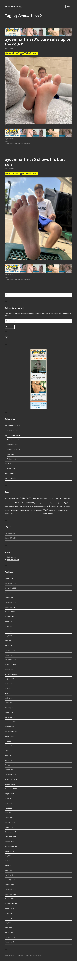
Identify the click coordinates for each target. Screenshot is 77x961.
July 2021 (8, 741)
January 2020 (10, 827)
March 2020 (9, 818)
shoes (56, 506)
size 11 (64, 506)
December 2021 (10, 717)
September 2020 (11, 789)
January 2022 (9, 712)
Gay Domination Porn (12, 425)
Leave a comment (10, 146)
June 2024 (8, 593)
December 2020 (10, 774)
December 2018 (10, 889)
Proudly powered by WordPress (14, 955)
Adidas (10, 498)
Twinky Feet (11, 459)
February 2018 (10, 937)
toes (28, 143)
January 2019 (9, 884)
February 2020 (10, 822)
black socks (43, 498)
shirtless (49, 506)
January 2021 (9, 770)
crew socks (59, 498)
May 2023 (8, 636)
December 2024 (10, 583)
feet (22, 143)
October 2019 (9, 841)
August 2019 (9, 851)
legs (66, 502)
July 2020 (8, 798)
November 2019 (10, 837)
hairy (50, 503)
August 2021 (9, 736)
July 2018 (8, 913)
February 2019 (10, 880)
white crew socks (11, 514)
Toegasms (11, 454)
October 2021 (9, 727)
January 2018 (9, 942)
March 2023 (9, 645)
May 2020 (8, 808)
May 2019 (8, 865)
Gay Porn (8, 464)
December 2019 (10, 832)
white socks (47, 513)
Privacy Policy (10, 533)
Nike (9, 506)
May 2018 (8, 923)
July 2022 (8, 684)
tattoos (39, 510)
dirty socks (67, 498)
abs (6, 498)
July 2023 (8, 626)
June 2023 (8, 631)
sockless (21, 510)
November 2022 (11, 664)
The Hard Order (12, 430)
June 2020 (8, 803)
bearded (36, 498)
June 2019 (8, 861)
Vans (58, 510)
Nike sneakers (25, 506)
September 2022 (11, 674)
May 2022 (8, 693)
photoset (41, 506)
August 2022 (9, 679)
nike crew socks (16, 506)
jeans (61, 503)
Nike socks (34, 506)
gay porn (37, 503)
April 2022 (8, 698)
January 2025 (9, 578)
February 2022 (10, 707)
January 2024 (9, 597)
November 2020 (11, 779)
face (17, 502)
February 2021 (10, 765)
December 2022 (10, 660)
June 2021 (8, 746)
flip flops (30, 503)
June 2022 (8, 688)
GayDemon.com (12, 557)
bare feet (17, 143)
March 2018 (9, 932)
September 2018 (11, 904)
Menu (69, 6)
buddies (51, 498)
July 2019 (8, 856)
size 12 (68, 506)
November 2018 (10, 894)
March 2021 (9, 760)
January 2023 (9, 655)
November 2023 (11, 607)
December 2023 (10, 602)
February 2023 (10, 650)
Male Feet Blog (13, 6)
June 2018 (8, 918)
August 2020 (9, 794)
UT (55, 510)
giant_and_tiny (44, 503)
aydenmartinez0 (9, 143)
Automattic (37, 955)
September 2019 (11, 846)
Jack (6, 141)
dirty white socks (10, 503)
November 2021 (10, 722)
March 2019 (9, 875)
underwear (51, 510)
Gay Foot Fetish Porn (12, 435)
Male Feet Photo (10, 48)
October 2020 (10, 784)
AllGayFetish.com (13, 559)
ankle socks (15, 498)
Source (7, 125)
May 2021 (8, 751)
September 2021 (11, 731)
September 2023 (11, 617)
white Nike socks (37, 514)
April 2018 (8, 928)
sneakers (14, 510)
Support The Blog (11, 538)
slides (7, 510)
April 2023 (8, 641)
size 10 (60, 506)
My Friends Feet (13, 440)
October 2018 (9, 899)
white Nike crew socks (25, 514)
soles (25, 143)
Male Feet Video (10, 478)
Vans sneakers (64, 510)
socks (27, 510)
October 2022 (10, 669)
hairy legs (56, 503)
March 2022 (9, 703)
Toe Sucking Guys (13, 449)
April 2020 (9, 813)
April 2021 (8, 755)
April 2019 (8, 870)
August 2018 (9, 908)
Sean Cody (11, 468)
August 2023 (9, 621)
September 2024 (11, 588)
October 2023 (10, 612)
